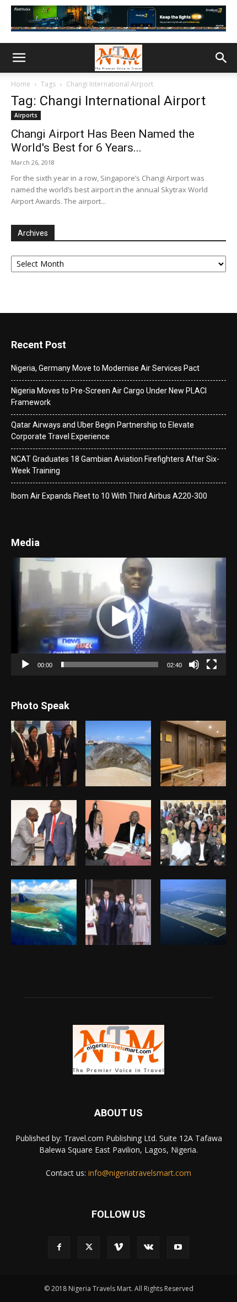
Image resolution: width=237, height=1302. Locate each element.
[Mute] (194, 664)
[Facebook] (59, 1247)
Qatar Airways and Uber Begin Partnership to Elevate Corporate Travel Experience (102, 430)
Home (20, 84)
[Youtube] (178, 1247)
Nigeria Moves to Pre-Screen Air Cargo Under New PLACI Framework (109, 396)
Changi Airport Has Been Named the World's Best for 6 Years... (103, 140)
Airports (25, 115)
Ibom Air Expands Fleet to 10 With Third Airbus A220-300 (109, 495)
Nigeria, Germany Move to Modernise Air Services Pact (105, 368)
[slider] (109, 664)
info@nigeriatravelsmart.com (139, 1173)
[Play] (25, 664)
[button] (18, 58)
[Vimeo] (118, 1247)
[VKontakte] (148, 1247)
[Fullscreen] (211, 664)
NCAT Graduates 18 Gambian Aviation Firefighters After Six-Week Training (115, 465)
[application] (118, 617)
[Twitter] (89, 1247)
